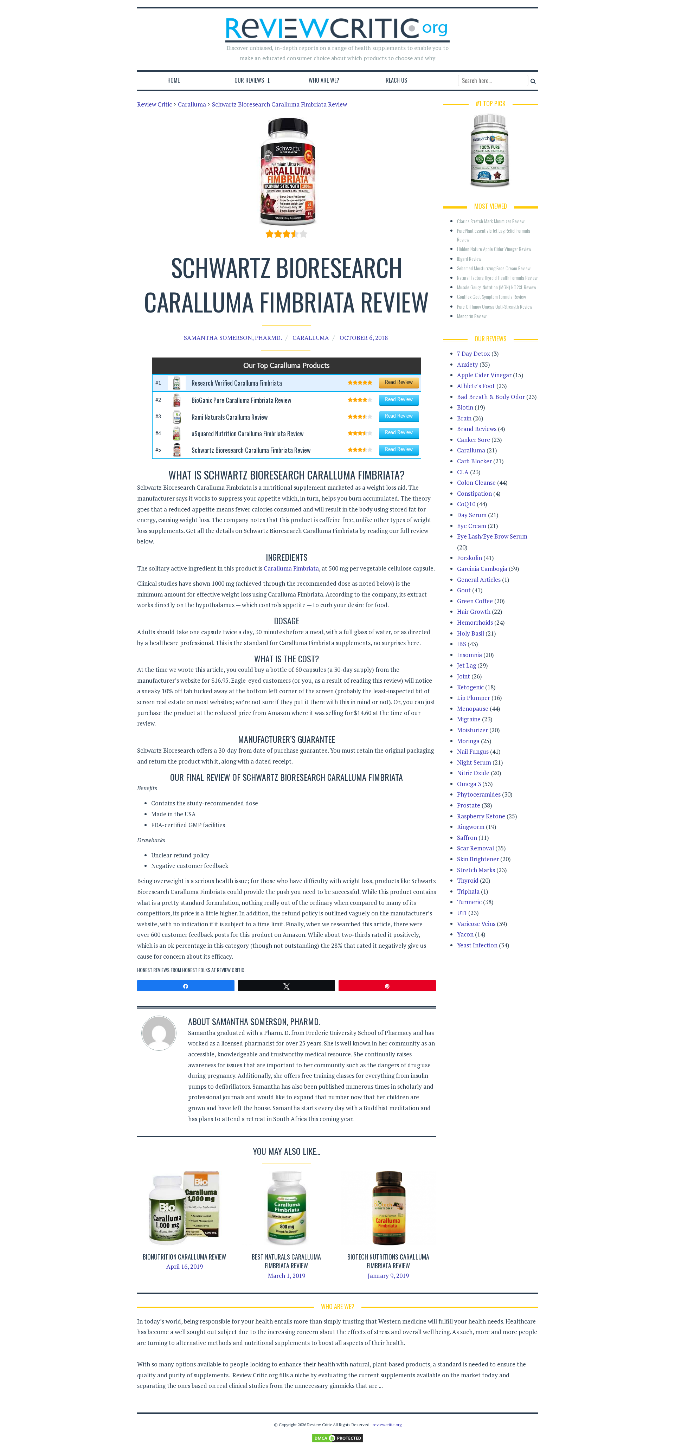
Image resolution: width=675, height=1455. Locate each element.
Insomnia (469, 655)
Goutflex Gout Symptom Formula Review (491, 296)
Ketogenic (470, 687)
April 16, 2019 (184, 1266)
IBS (461, 644)
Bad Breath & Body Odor (491, 397)
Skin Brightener (478, 859)
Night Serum (474, 762)
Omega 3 (469, 784)
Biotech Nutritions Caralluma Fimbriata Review (388, 1261)
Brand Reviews (476, 429)
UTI (462, 913)
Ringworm (470, 827)
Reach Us (396, 80)
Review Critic (230, 969)
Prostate (468, 805)
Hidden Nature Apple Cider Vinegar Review (494, 248)
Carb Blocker (474, 461)
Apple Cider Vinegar (484, 375)
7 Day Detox (473, 353)
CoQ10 (466, 504)
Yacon (465, 934)
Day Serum (472, 515)
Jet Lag (466, 665)
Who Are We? (324, 80)
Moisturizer (472, 730)
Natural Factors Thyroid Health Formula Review (497, 277)
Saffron (467, 837)
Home (173, 80)
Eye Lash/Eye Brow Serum (492, 536)
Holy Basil (470, 633)
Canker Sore (473, 440)
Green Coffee (475, 601)
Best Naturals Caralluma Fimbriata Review (286, 1261)
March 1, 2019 (286, 1275)
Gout (464, 590)
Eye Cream (471, 526)
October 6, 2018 (364, 338)
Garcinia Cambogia (482, 569)
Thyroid (467, 880)
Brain (464, 418)
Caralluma (310, 338)
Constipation (474, 493)
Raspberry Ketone (481, 816)
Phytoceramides (479, 794)
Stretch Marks (476, 870)
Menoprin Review (472, 316)
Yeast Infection (477, 945)
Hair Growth (473, 611)
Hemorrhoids (475, 622)
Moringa (468, 741)
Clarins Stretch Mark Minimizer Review (491, 221)
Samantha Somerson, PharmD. (233, 338)
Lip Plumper (473, 698)
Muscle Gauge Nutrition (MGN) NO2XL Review (496, 287)
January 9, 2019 (388, 1275)
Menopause (472, 708)
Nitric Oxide (473, 773)
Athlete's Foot (476, 386)
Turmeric (469, 902)
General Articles (479, 579)
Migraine (469, 719)
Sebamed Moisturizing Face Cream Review (494, 268)
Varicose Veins (476, 924)
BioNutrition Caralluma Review (184, 1256)
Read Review (399, 382)
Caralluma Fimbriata (291, 568)
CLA (463, 472)
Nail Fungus (473, 751)
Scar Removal (475, 848)
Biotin (465, 407)
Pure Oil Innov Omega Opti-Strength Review (494, 306)
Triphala (468, 891)
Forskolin (469, 558)
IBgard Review (469, 258)
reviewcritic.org (387, 1424)
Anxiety (467, 364)
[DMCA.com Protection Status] (337, 1437)
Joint (463, 676)
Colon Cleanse (476, 482)
